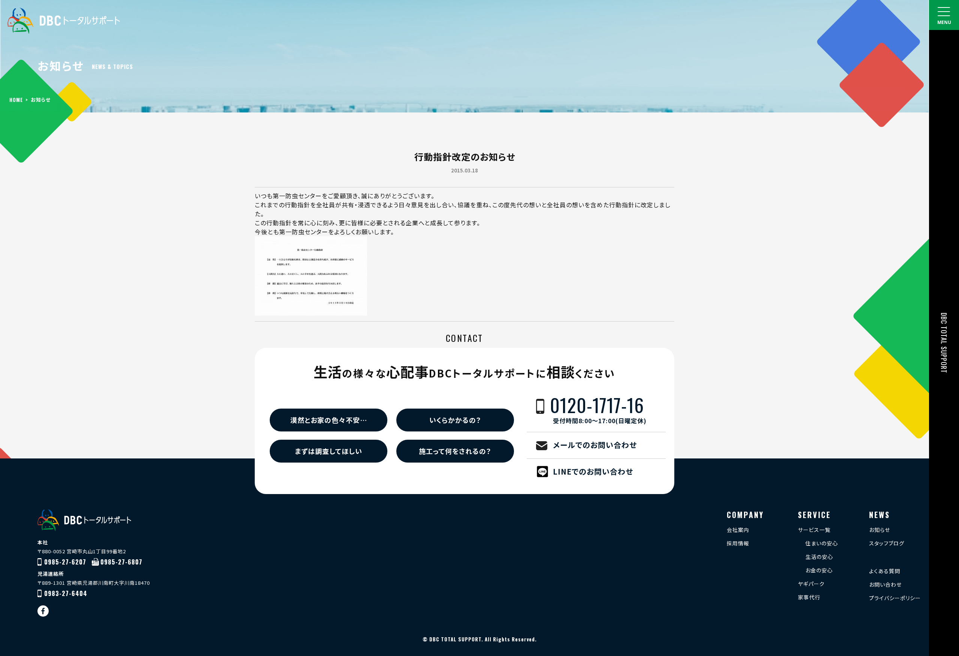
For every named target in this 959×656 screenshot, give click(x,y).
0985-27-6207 (65, 561)
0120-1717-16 (598, 410)
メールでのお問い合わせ (595, 444)
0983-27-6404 (65, 593)
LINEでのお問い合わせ (593, 471)
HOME (16, 99)
